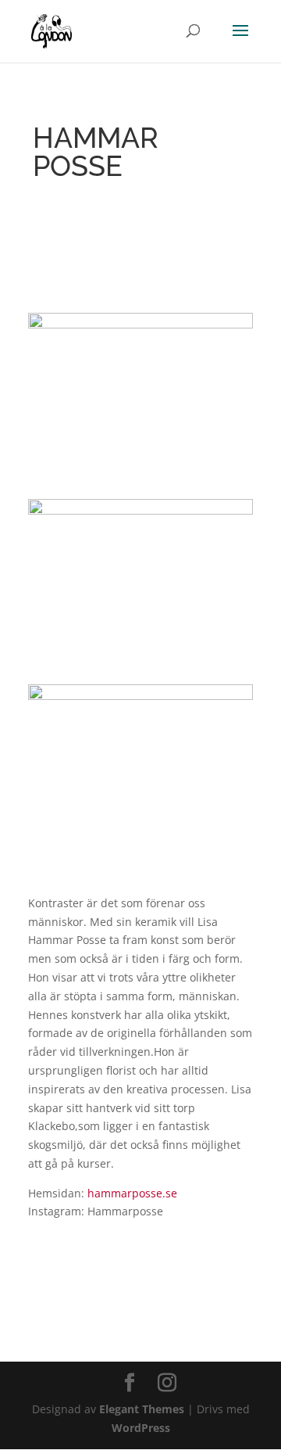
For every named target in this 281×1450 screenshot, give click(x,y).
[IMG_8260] (140, 658)
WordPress (141, 1427)
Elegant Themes (141, 1409)
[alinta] (140, 472)
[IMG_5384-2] (140, 844)
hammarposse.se (132, 1193)
